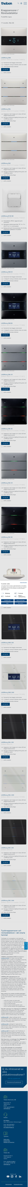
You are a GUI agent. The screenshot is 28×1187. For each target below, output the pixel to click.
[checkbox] (2, 593)
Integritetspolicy (23, 582)
